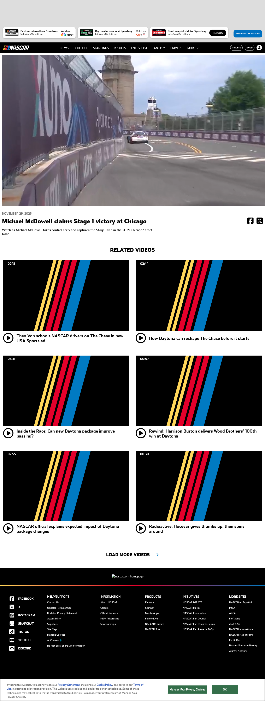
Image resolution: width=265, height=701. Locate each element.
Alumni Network (238, 650)
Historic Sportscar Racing (243, 645)
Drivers (176, 48)
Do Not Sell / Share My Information (66, 645)
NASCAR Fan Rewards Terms (199, 624)
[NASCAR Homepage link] (132, 573)
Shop (250, 47)
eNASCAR (234, 624)
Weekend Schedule (248, 33)
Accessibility (54, 618)
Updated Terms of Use (59, 607)
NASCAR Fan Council (194, 618)
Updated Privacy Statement (62, 613)
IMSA (232, 607)
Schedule (81, 48)
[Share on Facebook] (250, 221)
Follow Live (151, 618)
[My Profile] (259, 47)
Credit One (235, 640)
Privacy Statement (69, 684)
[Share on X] (260, 221)
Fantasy (159, 48)
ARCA (232, 613)
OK (225, 689)
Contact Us (53, 602)
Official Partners (109, 613)
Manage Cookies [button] (56, 634)
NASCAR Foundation (194, 613)
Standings (101, 48)
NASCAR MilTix (191, 607)
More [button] (191, 48)
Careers (104, 607)
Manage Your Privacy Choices (187, 689)
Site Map (52, 629)
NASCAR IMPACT (192, 602)
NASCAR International (241, 629)
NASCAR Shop (153, 629)
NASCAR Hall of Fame (241, 634)
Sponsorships (108, 624)
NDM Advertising (109, 618)
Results (218, 33)
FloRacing (234, 618)
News (64, 48)
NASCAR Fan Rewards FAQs (198, 629)
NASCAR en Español (240, 602)
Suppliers (52, 624)
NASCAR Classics (154, 624)
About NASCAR (109, 602)
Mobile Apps (152, 613)
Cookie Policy (104, 684)
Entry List (139, 48)
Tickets (236, 47)
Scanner (149, 607)
